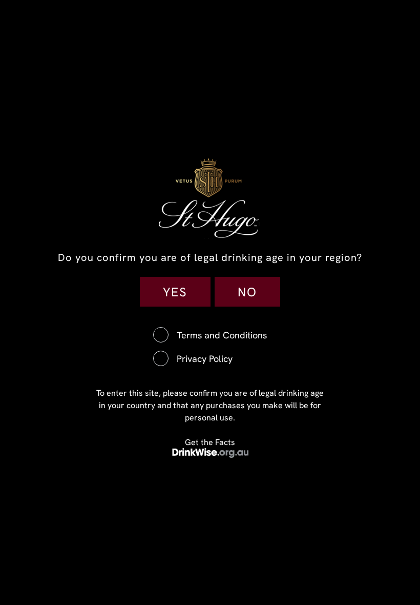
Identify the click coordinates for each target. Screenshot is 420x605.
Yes (175, 291)
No (247, 291)
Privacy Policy (205, 359)
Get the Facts (210, 442)
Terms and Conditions (222, 335)
